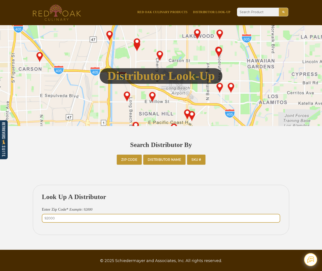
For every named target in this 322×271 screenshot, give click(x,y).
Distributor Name (164, 160)
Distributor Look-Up (211, 12)
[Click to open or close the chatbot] (310, 259)
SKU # (196, 160)
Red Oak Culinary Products (162, 12)
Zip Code (129, 160)
